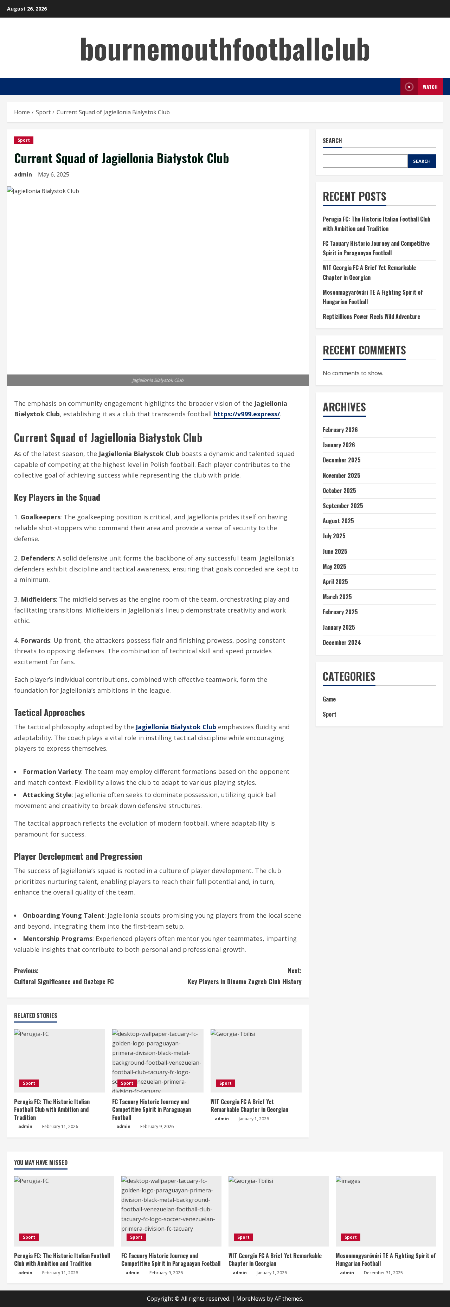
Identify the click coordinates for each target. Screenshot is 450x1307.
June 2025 (335, 551)
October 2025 (339, 490)
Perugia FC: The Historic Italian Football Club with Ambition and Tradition (52, 1109)
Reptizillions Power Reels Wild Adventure (371, 316)
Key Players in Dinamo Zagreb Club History (245, 976)
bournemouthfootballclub (225, 48)
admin (23, 174)
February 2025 (340, 612)
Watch (430, 86)
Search (332, 141)
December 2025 (342, 460)
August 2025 (338, 521)
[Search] (393, 87)
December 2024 (342, 642)
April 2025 (335, 581)
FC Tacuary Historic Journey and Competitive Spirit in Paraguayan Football (151, 1109)
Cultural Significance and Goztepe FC (64, 976)
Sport (24, 140)
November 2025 (341, 475)
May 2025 (334, 566)
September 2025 (343, 505)
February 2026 (340, 429)
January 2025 (339, 627)
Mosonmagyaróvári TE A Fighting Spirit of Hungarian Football (386, 1259)
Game (329, 699)
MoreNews (250, 1298)
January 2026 (339, 445)
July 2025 (334, 536)
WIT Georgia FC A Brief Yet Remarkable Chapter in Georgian (249, 1105)
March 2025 (337, 596)
